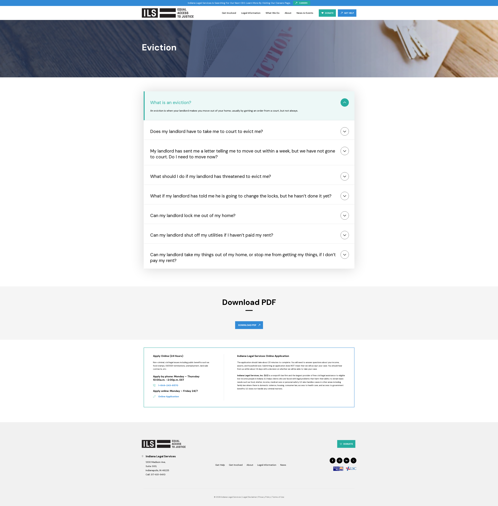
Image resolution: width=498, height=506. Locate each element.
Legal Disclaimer (249, 497)
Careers (303, 3)
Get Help (349, 13)
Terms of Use (278, 497)
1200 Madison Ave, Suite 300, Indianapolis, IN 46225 (157, 466)
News (283, 465)
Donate (329, 13)
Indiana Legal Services (231, 497)
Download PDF (247, 325)
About (288, 13)
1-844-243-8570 (168, 385)
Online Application (168, 396)
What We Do (272, 13)
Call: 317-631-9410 (155, 474)
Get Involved (229, 13)
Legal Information (250, 13)
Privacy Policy (264, 497)
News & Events (305, 13)
